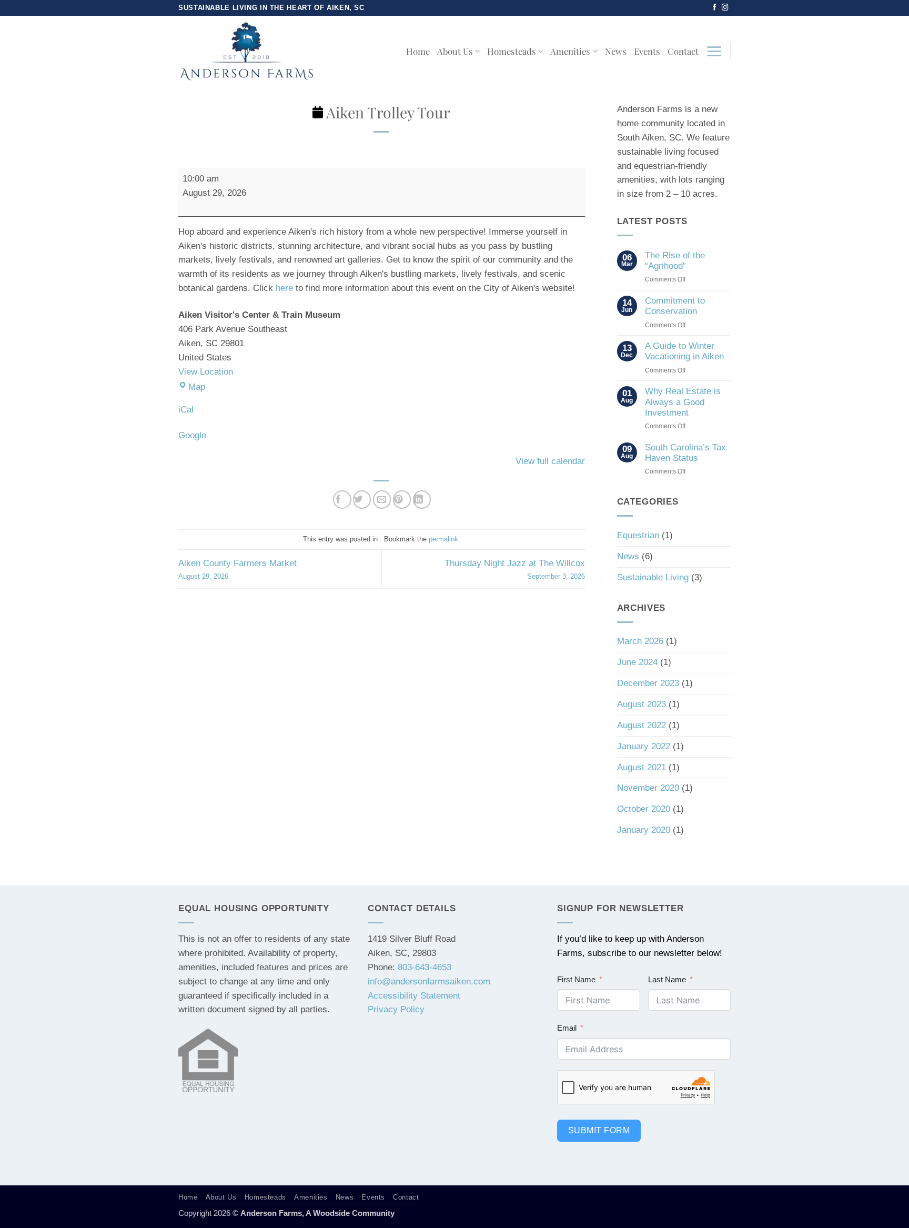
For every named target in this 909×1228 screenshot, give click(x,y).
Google (192, 435)
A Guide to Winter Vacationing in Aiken (684, 351)
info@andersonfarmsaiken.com (429, 982)
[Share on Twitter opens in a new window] (362, 499)
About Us (455, 51)
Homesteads (511, 51)
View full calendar (550, 461)
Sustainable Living (653, 577)
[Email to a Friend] (382, 499)
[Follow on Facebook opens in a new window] (714, 8)
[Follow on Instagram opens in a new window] (725, 8)
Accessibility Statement (414, 996)
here (284, 288)
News (616, 51)
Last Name (667, 979)
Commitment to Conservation (675, 306)
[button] (714, 51)
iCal (186, 410)
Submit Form (599, 1130)
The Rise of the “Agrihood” (675, 260)
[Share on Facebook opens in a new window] (342, 499)
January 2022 (643, 746)
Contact (683, 51)
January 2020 (643, 830)
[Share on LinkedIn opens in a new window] (422, 499)
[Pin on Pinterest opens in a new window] (402, 499)
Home (418, 51)
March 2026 (640, 641)
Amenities (570, 51)
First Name (576, 979)
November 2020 (648, 788)
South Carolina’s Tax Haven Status (685, 452)
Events (647, 51)
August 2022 (641, 725)
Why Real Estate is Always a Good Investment (683, 401)
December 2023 (648, 683)
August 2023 (641, 704)
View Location (205, 372)
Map (196, 387)
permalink (443, 539)
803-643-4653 (424, 967)
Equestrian (638, 535)
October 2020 (643, 809)
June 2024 (637, 662)
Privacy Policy (396, 1009)
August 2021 (641, 767)
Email (567, 1027)
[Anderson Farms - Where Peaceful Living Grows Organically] (246, 51)
